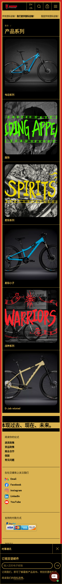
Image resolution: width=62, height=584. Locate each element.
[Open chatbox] (54, 577)
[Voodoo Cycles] (14, 6)
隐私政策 (18, 578)
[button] (31, 6)
